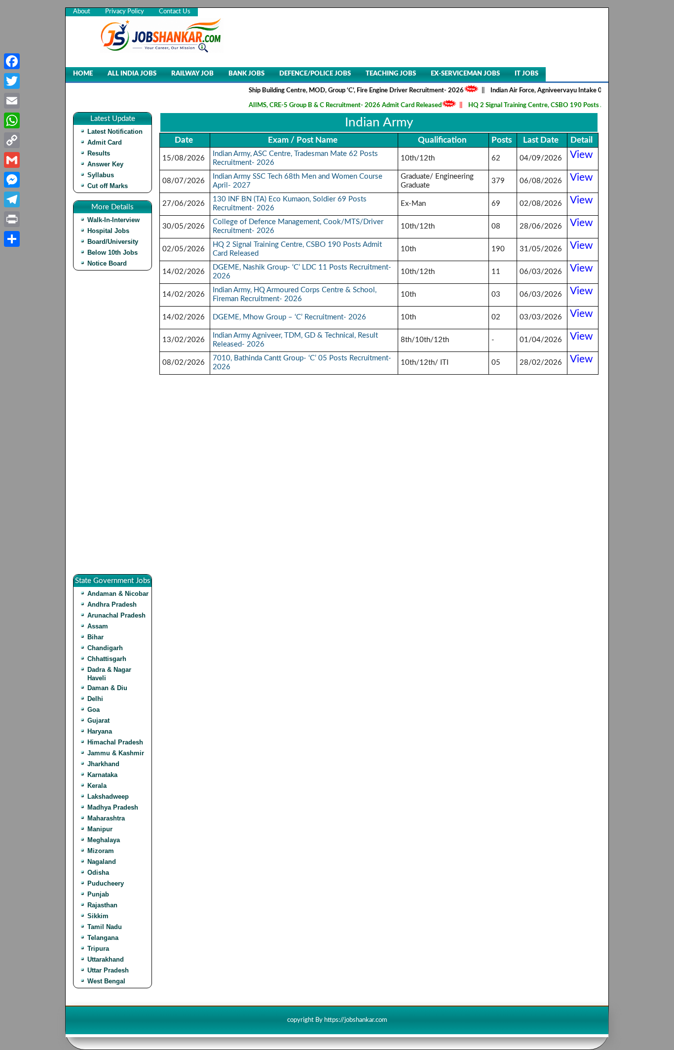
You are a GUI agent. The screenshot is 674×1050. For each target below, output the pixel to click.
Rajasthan (102, 905)
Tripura (98, 948)
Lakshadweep (108, 796)
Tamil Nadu (104, 927)
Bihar (95, 637)
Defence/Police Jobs (315, 74)
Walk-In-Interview (113, 220)
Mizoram (100, 851)
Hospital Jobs (108, 230)
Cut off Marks (107, 186)
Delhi (95, 698)
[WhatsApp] (12, 120)
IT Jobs (526, 74)
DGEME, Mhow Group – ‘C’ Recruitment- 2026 (289, 317)
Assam (97, 626)
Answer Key (105, 164)
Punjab (98, 894)
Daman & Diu (107, 688)
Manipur (99, 829)
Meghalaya (103, 840)
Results (98, 153)
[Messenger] (12, 180)
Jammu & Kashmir (115, 753)
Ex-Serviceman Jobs (465, 74)
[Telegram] (12, 199)
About (81, 11)
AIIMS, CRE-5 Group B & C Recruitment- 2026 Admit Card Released (331, 105)
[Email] (12, 101)
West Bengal (106, 981)
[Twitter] (12, 81)
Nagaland (101, 861)
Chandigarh (105, 648)
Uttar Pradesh (108, 970)
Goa (93, 709)
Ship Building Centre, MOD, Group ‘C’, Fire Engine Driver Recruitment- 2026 (342, 90)
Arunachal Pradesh (116, 615)
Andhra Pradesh (112, 604)
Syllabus (100, 175)
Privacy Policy (124, 11)
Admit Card (104, 142)
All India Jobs (132, 74)
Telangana (102, 937)
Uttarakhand (105, 959)
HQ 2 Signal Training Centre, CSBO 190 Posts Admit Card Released (551, 105)
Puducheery (105, 883)
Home (83, 74)
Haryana (99, 731)
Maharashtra (106, 818)
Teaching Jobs (391, 74)
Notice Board (107, 263)
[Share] (12, 239)
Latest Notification (115, 131)
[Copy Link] (12, 140)
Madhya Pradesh (112, 807)
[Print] (12, 219)
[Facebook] (12, 61)
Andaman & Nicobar (118, 593)
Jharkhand (103, 764)
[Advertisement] (115, 426)
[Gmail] (12, 160)
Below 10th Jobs (112, 252)
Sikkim (98, 916)
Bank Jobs (246, 74)
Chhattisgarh (106, 658)
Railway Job (192, 74)
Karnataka (102, 774)
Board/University (112, 241)
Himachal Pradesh (115, 742)
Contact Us (174, 11)
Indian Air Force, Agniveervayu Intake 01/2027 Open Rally (560, 90)
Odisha (98, 872)
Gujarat (98, 720)
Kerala (97, 785)
